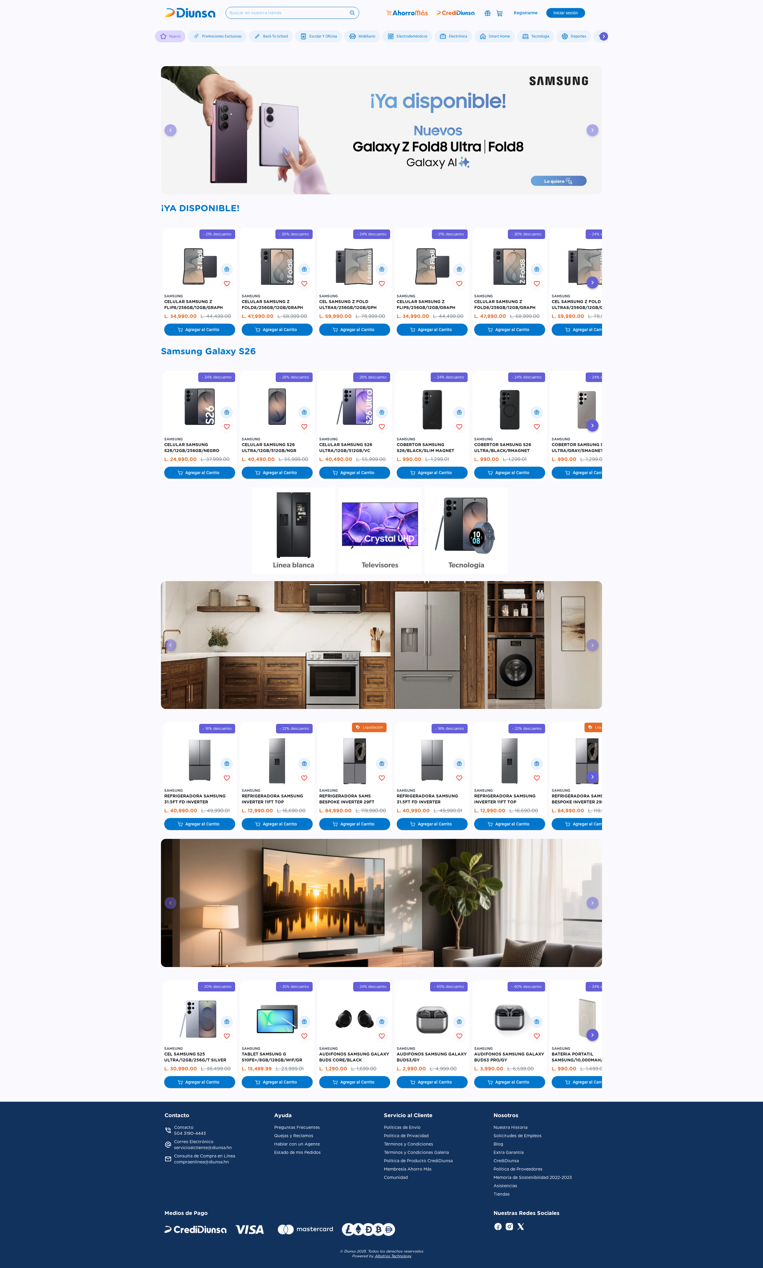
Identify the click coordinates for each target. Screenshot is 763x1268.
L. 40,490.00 (259, 459)
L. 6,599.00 (520, 1069)
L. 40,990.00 (181, 811)
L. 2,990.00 (412, 1069)
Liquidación (373, 727)
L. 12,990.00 (258, 811)
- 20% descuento (216, 986)
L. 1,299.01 (437, 459)
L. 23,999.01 (290, 1069)
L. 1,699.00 (363, 1069)
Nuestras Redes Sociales (526, 1213)
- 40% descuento (449, 986)
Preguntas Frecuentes (297, 1127)
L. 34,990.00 (181, 316)
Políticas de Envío (402, 1127)
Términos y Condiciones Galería (416, 1152)
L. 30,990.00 (181, 1069)
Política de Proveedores (518, 1169)
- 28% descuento (294, 377)
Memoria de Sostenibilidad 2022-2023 (533, 1177)
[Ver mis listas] (227, 269)
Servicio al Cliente (408, 1115)
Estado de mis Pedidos (297, 1152)
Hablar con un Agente (297, 1144)
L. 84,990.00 (336, 811)
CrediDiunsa (506, 1160)
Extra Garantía (509, 1152)
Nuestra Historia (511, 1127)
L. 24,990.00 (181, 459)
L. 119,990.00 (371, 811)
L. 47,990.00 (258, 316)
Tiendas (502, 1194)
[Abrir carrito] (499, 13)
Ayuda (283, 1115)
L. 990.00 (410, 459)
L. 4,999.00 (443, 1069)
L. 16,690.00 (291, 811)
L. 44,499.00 (216, 316)
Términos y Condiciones (408, 1144)
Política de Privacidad (406, 1135)
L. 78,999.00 (370, 316)
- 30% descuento (294, 234)
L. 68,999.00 (292, 316)
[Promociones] (488, 13)
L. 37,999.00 (215, 459)
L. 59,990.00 (336, 316)
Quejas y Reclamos (293, 1135)
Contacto (177, 1115)
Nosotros (506, 1115)
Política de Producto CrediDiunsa (418, 1160)
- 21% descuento (217, 234)
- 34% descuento (217, 377)
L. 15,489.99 (257, 1069)
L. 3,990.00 (489, 1069)
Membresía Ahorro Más (408, 1169)
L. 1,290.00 (334, 1069)
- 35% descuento (294, 986)
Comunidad (396, 1177)
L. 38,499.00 (216, 1069)
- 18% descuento (217, 728)
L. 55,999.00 (293, 459)
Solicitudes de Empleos (518, 1135)
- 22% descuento (294, 728)
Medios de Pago (186, 1213)
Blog (498, 1144)
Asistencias (505, 1185)
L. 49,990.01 (215, 811)
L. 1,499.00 (593, 1069)
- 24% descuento (372, 234)
